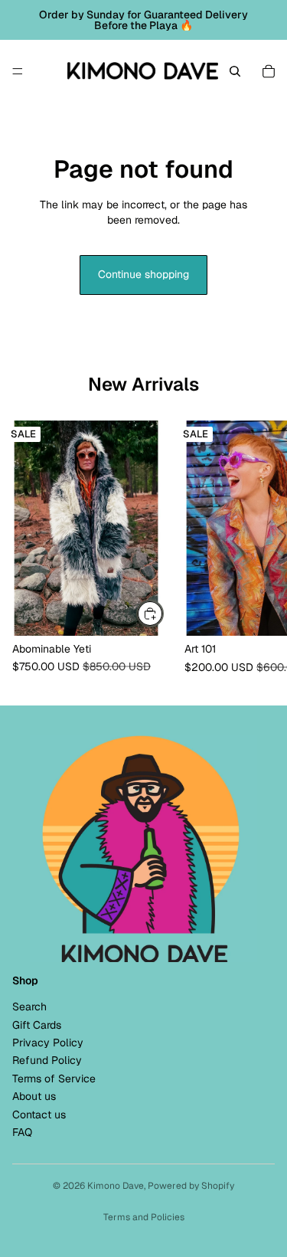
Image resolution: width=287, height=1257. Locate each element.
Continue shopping (143, 274)
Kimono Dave (115, 1186)
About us (34, 1096)
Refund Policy (47, 1060)
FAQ (22, 1131)
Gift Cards (36, 1024)
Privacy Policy (47, 1042)
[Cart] (268, 71)
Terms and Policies (143, 1217)
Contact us (39, 1114)
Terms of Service (54, 1078)
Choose (163, 613)
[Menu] (17, 71)
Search (29, 1006)
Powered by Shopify (191, 1186)
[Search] (235, 71)
